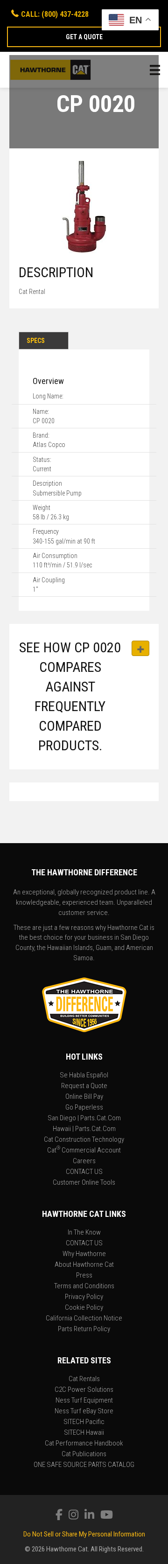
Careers (84, 1161)
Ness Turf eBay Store (84, 1411)
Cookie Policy (84, 1308)
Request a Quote (84, 1086)
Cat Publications (84, 1454)
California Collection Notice (84, 1318)
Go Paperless (84, 1107)
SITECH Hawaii (84, 1433)
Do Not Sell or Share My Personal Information (84, 1534)
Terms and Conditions (84, 1286)
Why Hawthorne (84, 1254)
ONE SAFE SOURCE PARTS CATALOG (84, 1465)
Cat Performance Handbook (84, 1443)
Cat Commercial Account (84, 1150)
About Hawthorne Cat (84, 1265)
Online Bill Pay (84, 1097)
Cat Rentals (84, 1379)
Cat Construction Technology (84, 1140)
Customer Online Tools (84, 1183)
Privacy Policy (84, 1297)
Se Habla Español (84, 1075)
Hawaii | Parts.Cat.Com (84, 1129)
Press (84, 1275)
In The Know (84, 1232)
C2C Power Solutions (84, 1390)
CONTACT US (84, 1172)
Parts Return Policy (84, 1329)
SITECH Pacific (84, 1422)
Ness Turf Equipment (84, 1400)
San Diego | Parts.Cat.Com (84, 1118)
